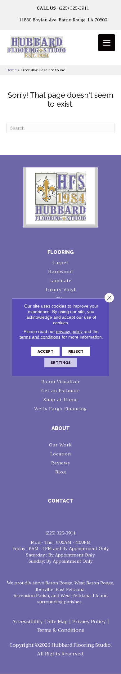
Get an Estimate (60, 390)
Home (11, 70)
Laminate (60, 280)
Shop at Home (60, 399)
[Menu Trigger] (106, 42)
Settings (61, 363)
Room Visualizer (60, 381)
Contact (61, 501)
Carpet (60, 262)
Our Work (60, 445)
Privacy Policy (89, 621)
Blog (60, 472)
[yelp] (66, 517)
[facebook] (55, 517)
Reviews (60, 463)
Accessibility (27, 621)
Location (60, 454)
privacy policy (69, 331)
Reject (75, 351)
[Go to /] (60, 49)
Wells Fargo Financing (60, 408)
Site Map (57, 621)
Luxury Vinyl (61, 289)
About (61, 428)
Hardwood (60, 271)
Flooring (60, 252)
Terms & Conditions (60, 630)
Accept (45, 351)
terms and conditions (40, 337)
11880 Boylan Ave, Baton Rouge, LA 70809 (63, 20)
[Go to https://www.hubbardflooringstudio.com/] (60, 196)
